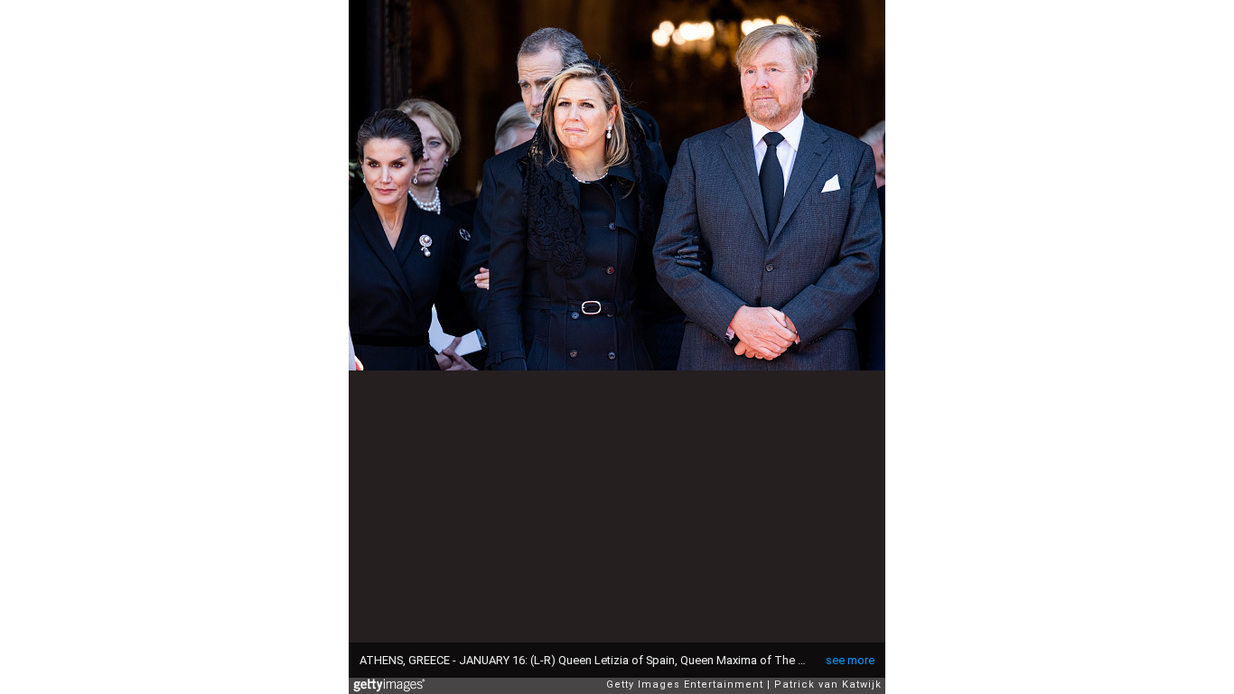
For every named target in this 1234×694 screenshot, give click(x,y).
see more (850, 660)
